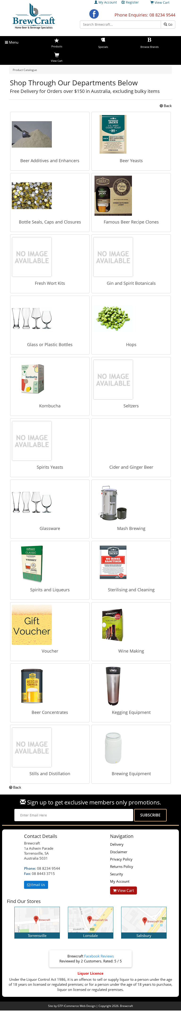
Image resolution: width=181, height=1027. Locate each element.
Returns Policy (121, 866)
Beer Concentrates (50, 712)
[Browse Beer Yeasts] (131, 134)
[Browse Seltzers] (131, 380)
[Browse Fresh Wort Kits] (50, 257)
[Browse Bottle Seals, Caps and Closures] (50, 196)
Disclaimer (118, 851)
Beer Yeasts (131, 160)
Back (167, 106)
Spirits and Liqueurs (50, 589)
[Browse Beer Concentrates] (50, 686)
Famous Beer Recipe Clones (131, 222)
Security (116, 874)
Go (169, 24)
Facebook (94, 14)
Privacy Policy (121, 859)
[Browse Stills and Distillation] (50, 747)
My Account (108, 2)
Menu (13, 42)
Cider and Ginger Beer (131, 467)
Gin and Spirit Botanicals (131, 283)
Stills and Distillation (49, 773)
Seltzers (131, 406)
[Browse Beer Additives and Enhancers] (50, 134)
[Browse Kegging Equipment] (131, 686)
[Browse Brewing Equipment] (131, 747)
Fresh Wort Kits (50, 283)
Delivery (116, 844)
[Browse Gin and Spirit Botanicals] (131, 257)
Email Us (37, 884)
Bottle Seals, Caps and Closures (50, 222)
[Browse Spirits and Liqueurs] (50, 563)
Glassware (50, 528)
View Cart (125, 890)
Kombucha (50, 406)
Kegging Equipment (131, 712)
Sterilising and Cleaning (131, 589)
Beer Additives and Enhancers (49, 160)
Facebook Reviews (99, 956)
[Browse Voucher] (50, 625)
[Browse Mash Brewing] (131, 502)
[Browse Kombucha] (50, 380)
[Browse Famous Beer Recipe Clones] (131, 196)
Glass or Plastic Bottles (50, 344)
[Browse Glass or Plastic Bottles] (50, 318)
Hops (131, 344)
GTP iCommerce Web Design (76, 1006)
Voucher (50, 651)
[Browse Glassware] (50, 502)
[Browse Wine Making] (131, 625)
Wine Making (131, 651)
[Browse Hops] (131, 318)
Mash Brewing (131, 528)
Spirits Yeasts (50, 467)
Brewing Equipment (131, 773)
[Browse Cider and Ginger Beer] (131, 441)
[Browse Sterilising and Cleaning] (131, 563)
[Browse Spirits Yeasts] (50, 441)
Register (132, 2)
